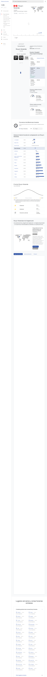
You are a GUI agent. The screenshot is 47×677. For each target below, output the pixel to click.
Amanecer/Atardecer (6, 25)
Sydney (15, 176)
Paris (21, 156)
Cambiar (5, 7)
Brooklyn (18, 668)
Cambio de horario (6, 19)
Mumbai (15, 165)
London (15, 154)
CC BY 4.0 (35, 234)
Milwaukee (31, 656)
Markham (18, 616)
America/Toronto (40, 58)
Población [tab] (35, 254)
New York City (16, 145)
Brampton (31, 620)
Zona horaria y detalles (7, 18)
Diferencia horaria (6, 16)
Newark (18, 656)
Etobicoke (18, 624)
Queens (31, 668)
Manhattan (18, 660)
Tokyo (15, 174)
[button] (6, 32)
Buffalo (18, 636)
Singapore (16, 171)
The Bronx (31, 652)
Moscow (15, 159)
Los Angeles (16, 139)
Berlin (15, 156)
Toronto (18, 620)
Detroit (30, 640)
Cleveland (18, 644)
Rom (18, 157)
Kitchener (18, 632)
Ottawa (31, 612)
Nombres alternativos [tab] (27, 254)
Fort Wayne (31, 664)
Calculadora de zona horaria (6, 21)
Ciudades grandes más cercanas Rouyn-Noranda (26, 609)
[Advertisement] (29, 23)
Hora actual (5, 15)
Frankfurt (18, 156)
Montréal (31, 628)
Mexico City (16, 142)
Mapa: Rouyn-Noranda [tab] (18, 254)
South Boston (19, 652)
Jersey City (31, 660)
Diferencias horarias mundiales (6, 24)
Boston (31, 648)
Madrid (15, 157)
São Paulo (16, 151)
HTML (21, 62)
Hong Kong (16, 168)
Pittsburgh (18, 648)
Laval (17, 628)
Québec (18, 640)
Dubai (15, 162)
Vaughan (31, 616)
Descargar (35, 246)
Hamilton (31, 632)
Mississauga (31, 624)
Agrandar (35, 248)
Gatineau (18, 612)
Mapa (4, 26)
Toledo (30, 644)
